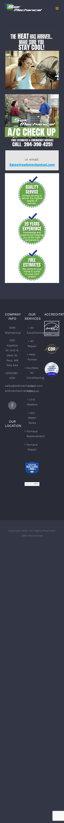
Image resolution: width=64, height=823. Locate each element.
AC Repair (32, 343)
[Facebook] (12, 405)
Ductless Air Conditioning (32, 372)
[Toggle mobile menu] (57, 8)
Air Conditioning (32, 330)
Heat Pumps (32, 357)
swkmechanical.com (19, 390)
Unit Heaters (32, 402)
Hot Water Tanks (32, 417)
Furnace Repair (32, 447)
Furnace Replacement (32, 434)
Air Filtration (32, 388)
